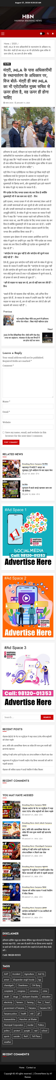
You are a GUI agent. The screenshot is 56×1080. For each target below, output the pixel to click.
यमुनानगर (45, 867)
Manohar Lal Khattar (28, 1019)
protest (17, 1030)
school (44, 1030)
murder (30, 1025)
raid (35, 1030)
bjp (39, 979)
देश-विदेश (7, 64)
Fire (39, 1002)
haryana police (10, 1013)
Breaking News (28, 464)
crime (45, 991)
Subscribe (53, 34)
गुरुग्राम (44, 908)
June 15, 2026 (29, 494)
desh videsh (40, 823)
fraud (47, 1002)
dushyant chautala (30, 996)
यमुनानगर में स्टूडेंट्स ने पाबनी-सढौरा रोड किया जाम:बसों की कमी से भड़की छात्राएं (37, 871)
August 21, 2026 (31, 815)
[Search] (47, 33)
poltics (7, 1030)
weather (7, 1042)
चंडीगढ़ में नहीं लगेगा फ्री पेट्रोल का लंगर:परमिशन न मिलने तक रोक (28, 754)
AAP (6, 974)
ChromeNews (40, 1073)
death (6, 996)
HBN (28, 16)
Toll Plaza (36, 1036)
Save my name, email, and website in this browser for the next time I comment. (25, 434)
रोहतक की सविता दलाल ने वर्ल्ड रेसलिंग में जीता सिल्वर (23, 769)
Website (7, 422)
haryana (38, 464)
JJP (39, 1013)
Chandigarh (40, 846)
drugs (15, 996)
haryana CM (45, 1008)
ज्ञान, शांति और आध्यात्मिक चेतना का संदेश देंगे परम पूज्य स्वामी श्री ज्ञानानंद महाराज (36, 832)
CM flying (36, 985)
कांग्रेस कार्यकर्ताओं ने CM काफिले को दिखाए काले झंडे (37, 912)
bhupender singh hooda (23, 979)
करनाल (24, 826)
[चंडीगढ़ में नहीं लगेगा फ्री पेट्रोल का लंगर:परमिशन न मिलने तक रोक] (11, 851)
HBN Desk (9, 103)
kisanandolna (9, 1019)
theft (26, 1036)
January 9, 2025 (23, 103)
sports (6, 1036)
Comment (8, 365)
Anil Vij (41, 974)
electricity (8, 1002)
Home (21, 1067)
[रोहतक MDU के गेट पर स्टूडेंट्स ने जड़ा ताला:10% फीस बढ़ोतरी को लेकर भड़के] (11, 810)
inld (31, 1013)
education (46, 996)
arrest (6, 979)
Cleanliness (23, 985)
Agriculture (29, 974)
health (23, 1013)
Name (6, 401)
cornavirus (34, 991)
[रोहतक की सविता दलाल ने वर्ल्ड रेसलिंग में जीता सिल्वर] (11, 892)
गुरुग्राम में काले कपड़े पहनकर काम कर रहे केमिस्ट (37, 489)
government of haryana (14, 1008)
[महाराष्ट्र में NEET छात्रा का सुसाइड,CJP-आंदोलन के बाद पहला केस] (11, 469)
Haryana (32, 1008)
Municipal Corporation (13, 1025)
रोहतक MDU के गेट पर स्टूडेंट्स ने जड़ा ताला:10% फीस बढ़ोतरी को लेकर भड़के (37, 810)
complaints (8, 991)
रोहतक (44, 805)
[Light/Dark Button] (42, 33)
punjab (27, 1030)
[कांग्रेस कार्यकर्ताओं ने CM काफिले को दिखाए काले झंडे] (11, 912)
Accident (16, 974)
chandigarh (9, 985)
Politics (41, 1025)
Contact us (31, 1067)
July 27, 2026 (29, 474)
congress (21, 991)
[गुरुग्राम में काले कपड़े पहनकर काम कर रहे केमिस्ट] (11, 489)
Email (6, 411)
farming (30, 1002)
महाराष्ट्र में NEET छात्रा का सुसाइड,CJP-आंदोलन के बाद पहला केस (37, 469)
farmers (19, 1002)
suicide (17, 1036)
